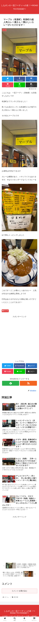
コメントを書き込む (19, 591)
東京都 (6, 311)
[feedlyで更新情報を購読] (10, 383)
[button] (35, 349)
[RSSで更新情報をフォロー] (28, 383)
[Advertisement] (19, 337)
